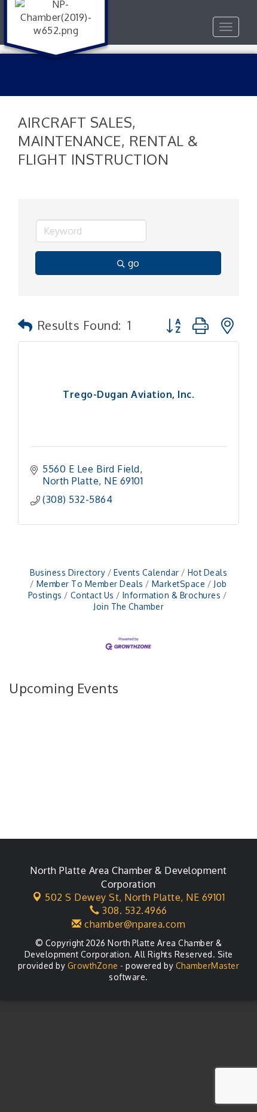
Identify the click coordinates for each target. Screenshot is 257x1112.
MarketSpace (178, 584)
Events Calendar (146, 572)
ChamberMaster (208, 965)
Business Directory (67, 572)
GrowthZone (93, 965)
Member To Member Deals (89, 584)
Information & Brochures (172, 595)
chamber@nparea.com (133, 924)
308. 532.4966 (133, 910)
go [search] (133, 263)
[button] (25, 325)
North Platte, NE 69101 (135, 897)
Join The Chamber (128, 606)
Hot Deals (207, 572)
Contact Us (92, 595)
